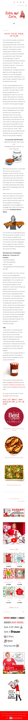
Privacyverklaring (17, 718)
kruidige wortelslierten (14, 382)
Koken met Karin (14, 15)
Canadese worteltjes (15, 385)
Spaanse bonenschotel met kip (14, 457)
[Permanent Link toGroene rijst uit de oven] (14, 483)
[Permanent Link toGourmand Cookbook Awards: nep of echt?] (14, 426)
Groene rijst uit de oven (14, 485)
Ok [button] (10, 718)
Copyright (6, 396)
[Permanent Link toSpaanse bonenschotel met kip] (14, 455)
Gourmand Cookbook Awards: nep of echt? (14, 429)
